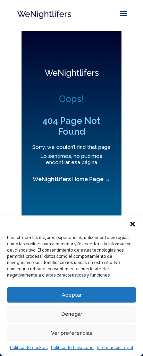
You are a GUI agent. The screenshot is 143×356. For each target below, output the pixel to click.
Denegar (71, 314)
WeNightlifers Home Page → (71, 179)
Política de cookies (29, 347)
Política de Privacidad (72, 347)
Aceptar (72, 295)
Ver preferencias (71, 333)
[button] (132, 224)
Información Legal (115, 347)
